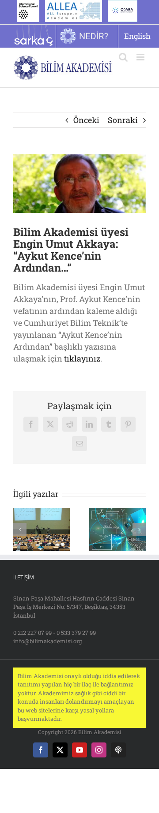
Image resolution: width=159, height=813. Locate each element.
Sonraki (123, 120)
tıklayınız (82, 358)
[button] (19, 529)
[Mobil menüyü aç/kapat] (141, 57)
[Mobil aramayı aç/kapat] (123, 57)
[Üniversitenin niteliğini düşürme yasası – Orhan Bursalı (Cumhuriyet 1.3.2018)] (41, 513)
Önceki (86, 120)
